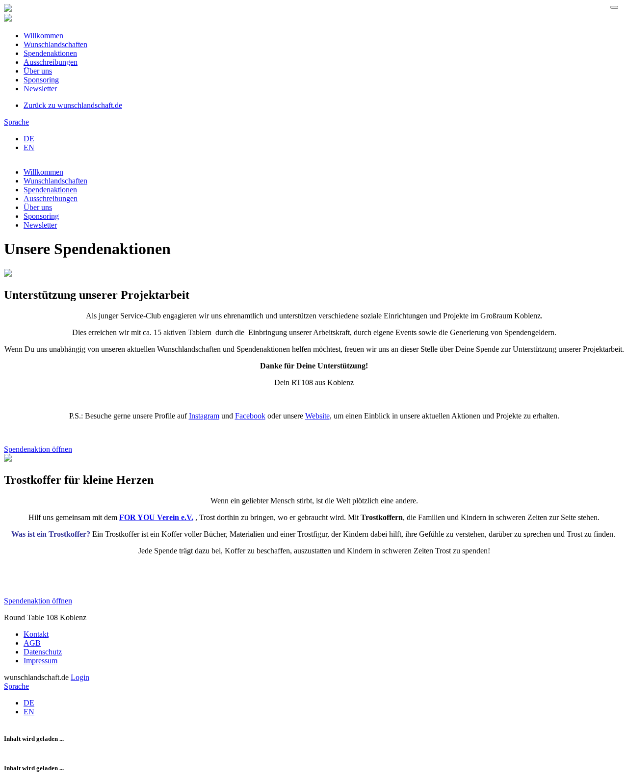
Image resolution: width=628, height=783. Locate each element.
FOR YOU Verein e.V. (156, 517)
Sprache (16, 122)
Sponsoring (41, 80)
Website (317, 416)
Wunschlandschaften (55, 44)
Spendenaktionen (50, 53)
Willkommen (43, 35)
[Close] (614, 7)
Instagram (204, 416)
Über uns (38, 71)
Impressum (40, 660)
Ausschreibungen (51, 62)
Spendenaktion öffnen (38, 449)
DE (29, 138)
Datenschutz (43, 652)
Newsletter (40, 88)
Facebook (250, 416)
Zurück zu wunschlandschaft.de (73, 105)
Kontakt (36, 634)
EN (29, 147)
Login (80, 677)
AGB (32, 643)
